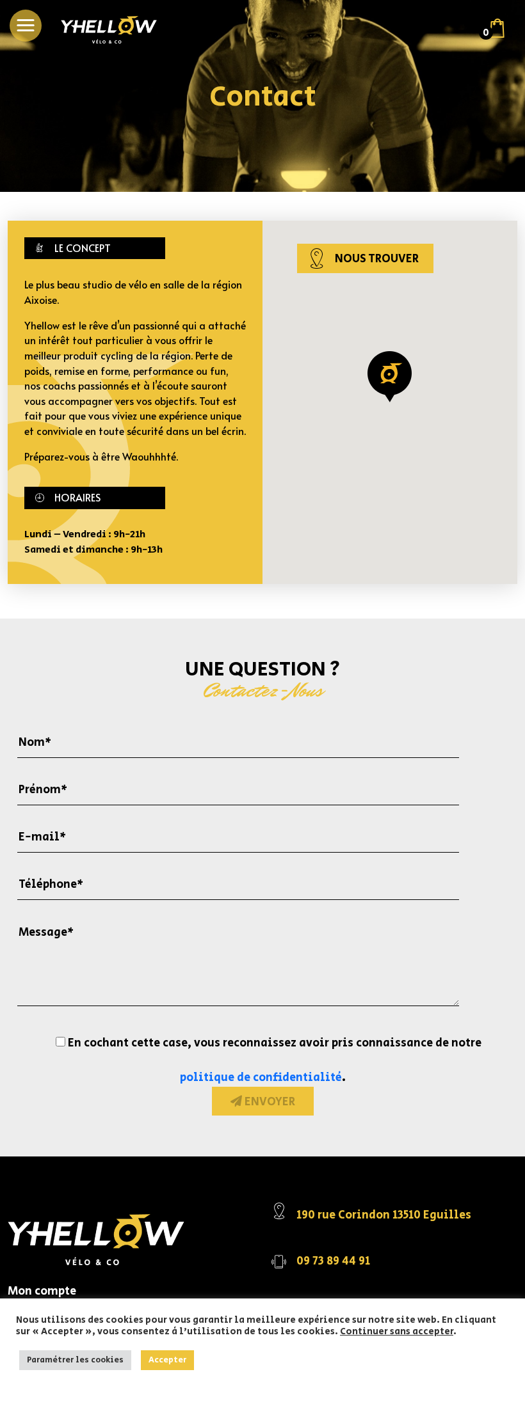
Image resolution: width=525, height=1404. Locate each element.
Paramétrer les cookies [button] (75, 1360)
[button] (26, 26)
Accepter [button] (167, 1360)
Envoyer (268, 1102)
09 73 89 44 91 (333, 1261)
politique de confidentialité (261, 1077)
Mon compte (42, 1291)
